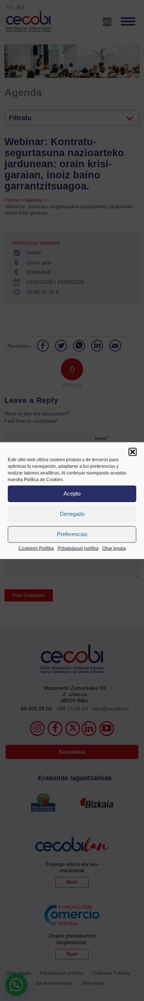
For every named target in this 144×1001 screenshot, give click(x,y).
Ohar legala (114, 548)
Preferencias (72, 534)
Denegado (72, 514)
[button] (132, 451)
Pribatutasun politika (78, 548)
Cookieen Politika (36, 548)
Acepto (72, 493)
